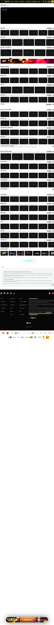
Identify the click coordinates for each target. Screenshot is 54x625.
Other (2, 226)
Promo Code (22, 319)
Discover (3, 5)
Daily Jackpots (4, 309)
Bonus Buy (3, 141)
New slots (3, 28)
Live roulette (4, 199)
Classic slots (3, 123)
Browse (8, 5)
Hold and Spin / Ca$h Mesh (7, 132)
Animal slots (3, 175)
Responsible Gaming (23, 309)
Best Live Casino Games (6, 156)
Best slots (3, 37)
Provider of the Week (6, 47)
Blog (20, 316)
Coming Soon (4, 244)
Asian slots (3, 217)
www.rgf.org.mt (49, 317)
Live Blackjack (4, 184)
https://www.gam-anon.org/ (33, 318)
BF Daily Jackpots (5, 66)
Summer (2, 84)
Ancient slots (4, 166)
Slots (12, 1)
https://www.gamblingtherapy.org (44, 318)
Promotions (22, 1)
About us (21, 303)
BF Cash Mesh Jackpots (6, 114)
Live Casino (16, 1)
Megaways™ (3, 208)
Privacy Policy (22, 313)
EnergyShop (34, 1)
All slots (2, 235)
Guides (11, 313)
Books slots (3, 75)
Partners (11, 316)
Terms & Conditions (23, 306)
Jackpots (3, 306)
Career (11, 319)
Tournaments (28, 1)
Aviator (2, 316)
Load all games (29, 265)
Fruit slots (3, 94)
